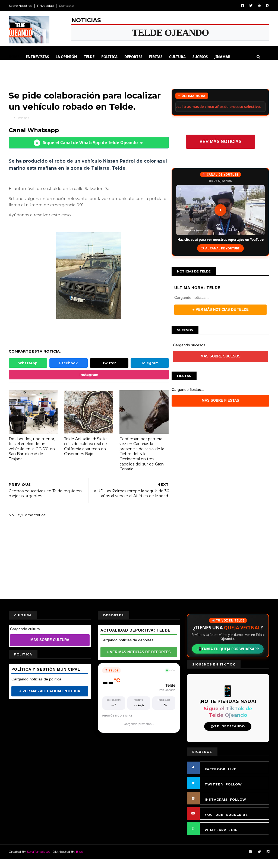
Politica (109, 56)
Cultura (177, 56)
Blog (79, 852)
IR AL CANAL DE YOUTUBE (220, 248)
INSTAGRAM (216, 799)
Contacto (66, 6)
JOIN (233, 830)
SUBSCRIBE (237, 815)
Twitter (109, 363)
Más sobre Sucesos (221, 356)
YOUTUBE (214, 815)
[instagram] (267, 5)
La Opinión (66, 56)
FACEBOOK (215, 769)
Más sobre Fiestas (220, 400)
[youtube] (259, 5)
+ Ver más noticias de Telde (220, 310)
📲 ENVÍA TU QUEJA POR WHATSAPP (228, 648)
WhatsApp (27, 363)
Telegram (150, 363)
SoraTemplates (38, 852)
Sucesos (200, 56)
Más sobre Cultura (49, 640)
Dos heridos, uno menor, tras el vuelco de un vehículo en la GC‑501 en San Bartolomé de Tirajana (32, 449)
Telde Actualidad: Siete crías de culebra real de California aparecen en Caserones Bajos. (85, 446)
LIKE (232, 769)
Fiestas (155, 56)
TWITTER (214, 784)
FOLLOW (234, 784)
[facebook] (242, 5)
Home (14, 56)
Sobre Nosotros (20, 6)
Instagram (89, 375)
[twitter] (250, 5)
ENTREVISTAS (37, 56)
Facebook (68, 363)
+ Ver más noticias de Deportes (139, 652)
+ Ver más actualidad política (49, 691)
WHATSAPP (215, 830)
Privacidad (45, 6)
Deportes (133, 56)
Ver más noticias (221, 141)
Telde (89, 56)
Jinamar (222, 56)
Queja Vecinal (25, 70)
